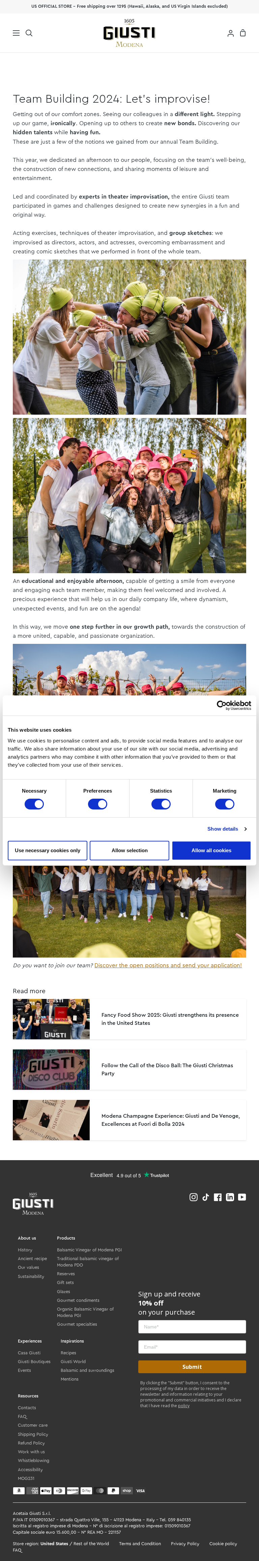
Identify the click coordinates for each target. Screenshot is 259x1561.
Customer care (33, 1425)
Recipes (68, 1353)
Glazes (63, 1291)
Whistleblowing (33, 1460)
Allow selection (130, 850)
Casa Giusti (29, 1353)
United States (54, 1543)
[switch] (97, 804)
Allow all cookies (211, 850)
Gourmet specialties (77, 1324)
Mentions (70, 1379)
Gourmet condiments (78, 1300)
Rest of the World (91, 1543)
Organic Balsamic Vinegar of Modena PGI (85, 1312)
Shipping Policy (33, 1434)
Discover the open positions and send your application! (168, 965)
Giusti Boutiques (34, 1361)
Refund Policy (31, 1443)
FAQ (22, 1416)
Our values (28, 1267)
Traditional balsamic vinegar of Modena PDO (88, 1261)
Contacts (27, 1408)
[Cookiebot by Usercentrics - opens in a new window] (221, 705)
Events (24, 1370)
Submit (192, 1367)
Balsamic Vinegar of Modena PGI (89, 1250)
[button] (29, 33)
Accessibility (30, 1469)
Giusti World (73, 1361)
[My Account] (228, 33)
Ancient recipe (32, 1258)
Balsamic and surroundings (87, 1370)
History (25, 1250)
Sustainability (31, 1276)
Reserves (66, 1274)
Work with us (31, 1452)
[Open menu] (10, 33)
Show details (222, 829)
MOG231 (26, 1478)
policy (184, 1406)
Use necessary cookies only (47, 850)
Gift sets (65, 1282)
